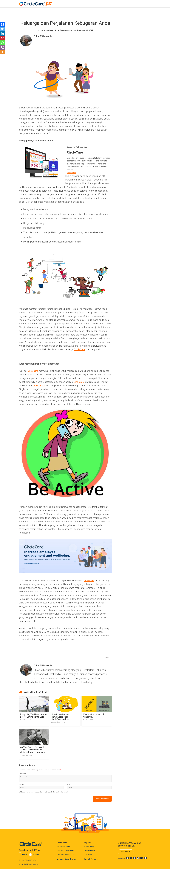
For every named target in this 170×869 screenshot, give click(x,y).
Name (21, 784)
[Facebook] (2, 24)
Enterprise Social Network (66, 859)
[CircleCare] (36, 2)
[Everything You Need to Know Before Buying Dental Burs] (34, 697)
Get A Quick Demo (63, 846)
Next (108, 657)
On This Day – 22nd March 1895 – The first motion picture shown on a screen (32, 749)
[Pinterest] (2, 38)
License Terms (89, 851)
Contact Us (125, 852)
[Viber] (2, 47)
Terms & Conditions (91, 859)
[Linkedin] (2, 33)
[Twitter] (2, 29)
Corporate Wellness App (66, 855)
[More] (2, 52)
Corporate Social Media (65, 851)
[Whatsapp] (2, 42)
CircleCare (79, 349)
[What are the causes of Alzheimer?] (97, 697)
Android (36, 854)
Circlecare (33, 370)
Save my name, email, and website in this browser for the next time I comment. (44, 792)
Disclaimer (88, 855)
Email (69, 784)
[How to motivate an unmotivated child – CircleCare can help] (65, 697)
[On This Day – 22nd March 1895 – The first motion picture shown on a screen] (34, 730)
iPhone (24, 854)
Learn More (71, 173)
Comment (22, 774)
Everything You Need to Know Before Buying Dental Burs (33, 715)
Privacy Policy (89, 846)
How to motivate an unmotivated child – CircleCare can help (60, 716)
